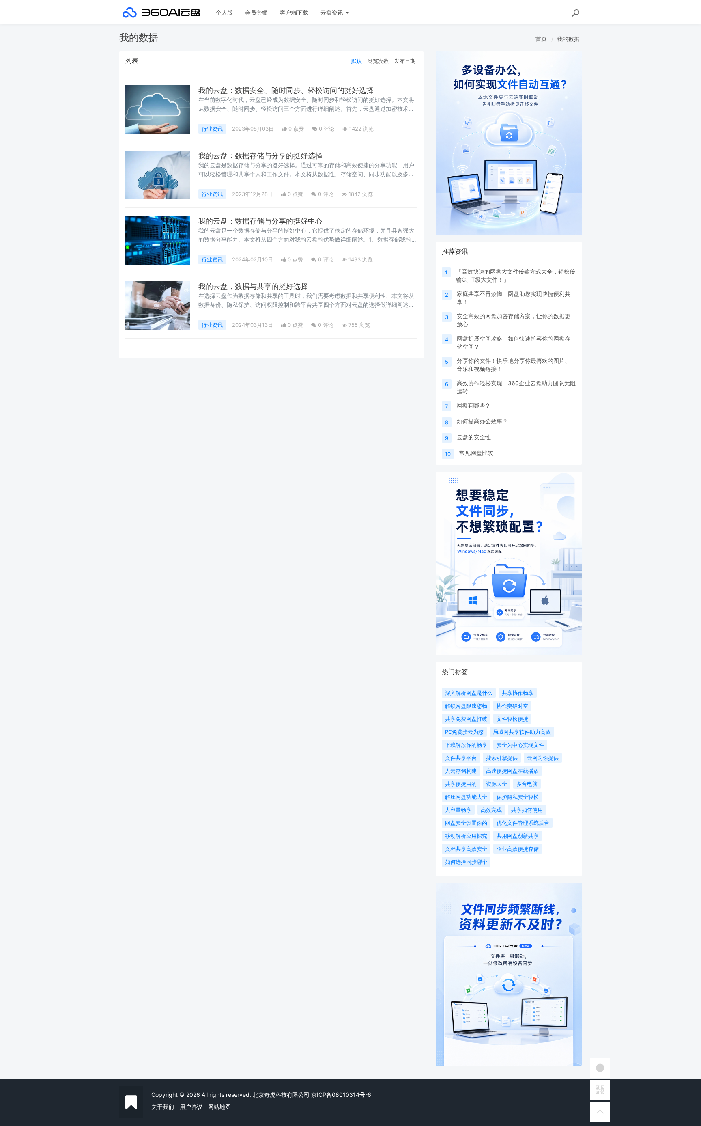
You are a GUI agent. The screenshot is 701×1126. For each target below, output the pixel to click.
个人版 (224, 12)
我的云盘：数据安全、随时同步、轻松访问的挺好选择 (286, 90)
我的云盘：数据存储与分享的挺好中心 (260, 221)
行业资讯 (212, 128)
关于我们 (162, 1106)
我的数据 (568, 38)
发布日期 (404, 61)
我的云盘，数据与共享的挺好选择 (253, 286)
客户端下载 (294, 12)
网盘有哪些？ (473, 405)
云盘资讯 (332, 12)
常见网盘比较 (476, 452)
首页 (541, 38)
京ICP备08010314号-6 (341, 1094)
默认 (356, 61)
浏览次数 (378, 61)
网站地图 (219, 1106)
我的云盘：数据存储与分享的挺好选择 (260, 155)
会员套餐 (256, 12)
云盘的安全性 (474, 437)
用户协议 (191, 1106)
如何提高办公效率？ (482, 421)
